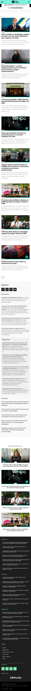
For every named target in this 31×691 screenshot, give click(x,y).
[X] (11, 289)
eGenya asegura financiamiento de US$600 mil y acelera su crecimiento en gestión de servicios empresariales (14, 167)
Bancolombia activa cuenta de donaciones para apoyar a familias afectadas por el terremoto (15, 319)
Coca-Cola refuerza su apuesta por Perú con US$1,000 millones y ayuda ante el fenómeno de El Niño (15, 638)
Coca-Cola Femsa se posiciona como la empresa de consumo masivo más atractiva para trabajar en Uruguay (15, 613)
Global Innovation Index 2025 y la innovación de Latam (13, 262)
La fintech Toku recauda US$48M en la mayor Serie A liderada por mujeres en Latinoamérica (15, 465)
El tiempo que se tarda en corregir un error (12, 328)
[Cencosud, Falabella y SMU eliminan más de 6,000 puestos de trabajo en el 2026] (15, 90)
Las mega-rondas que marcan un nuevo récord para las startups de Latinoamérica (15, 367)
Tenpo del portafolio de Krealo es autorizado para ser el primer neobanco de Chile (13, 135)
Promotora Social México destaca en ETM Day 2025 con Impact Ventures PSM (15, 202)
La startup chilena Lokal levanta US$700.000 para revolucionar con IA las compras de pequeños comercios (14, 307)
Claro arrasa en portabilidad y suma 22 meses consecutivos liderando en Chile (14, 634)
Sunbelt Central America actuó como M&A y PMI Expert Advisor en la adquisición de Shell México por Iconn (14, 344)
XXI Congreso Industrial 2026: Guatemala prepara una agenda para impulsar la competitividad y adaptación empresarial (15, 403)
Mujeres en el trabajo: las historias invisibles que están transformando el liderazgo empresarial (13, 595)
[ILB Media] (15, 677)
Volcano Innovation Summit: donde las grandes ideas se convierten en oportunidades (15, 410)
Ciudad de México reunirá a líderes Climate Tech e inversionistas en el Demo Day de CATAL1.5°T (14, 415)
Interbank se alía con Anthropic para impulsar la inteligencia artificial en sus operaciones (14, 630)
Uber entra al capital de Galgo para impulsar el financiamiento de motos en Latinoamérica (15, 625)
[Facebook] (3, 289)
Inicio (1, 16)
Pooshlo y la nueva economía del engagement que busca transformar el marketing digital (14, 586)
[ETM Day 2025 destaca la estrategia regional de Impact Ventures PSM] (15, 222)
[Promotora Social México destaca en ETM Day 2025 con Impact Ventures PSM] (15, 190)
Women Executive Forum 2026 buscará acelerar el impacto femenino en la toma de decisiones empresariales (14, 422)
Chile (3, 32)
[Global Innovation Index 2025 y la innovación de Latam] (15, 252)
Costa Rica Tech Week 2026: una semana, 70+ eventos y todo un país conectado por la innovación (15, 564)
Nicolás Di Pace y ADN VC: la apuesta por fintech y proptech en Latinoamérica (15, 599)
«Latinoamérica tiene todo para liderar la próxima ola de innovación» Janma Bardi (14, 578)
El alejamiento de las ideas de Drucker (11, 297)
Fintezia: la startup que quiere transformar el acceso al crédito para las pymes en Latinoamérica (15, 603)
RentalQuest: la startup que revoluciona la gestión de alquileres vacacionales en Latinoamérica (15, 591)
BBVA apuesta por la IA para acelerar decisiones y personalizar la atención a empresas (15, 617)
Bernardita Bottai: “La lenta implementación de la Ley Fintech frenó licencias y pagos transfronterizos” (13, 68)
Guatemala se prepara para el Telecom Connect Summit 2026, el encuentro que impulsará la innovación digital (13, 429)
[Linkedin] (7, 289)
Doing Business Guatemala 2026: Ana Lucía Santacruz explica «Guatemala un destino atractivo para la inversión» (15, 582)
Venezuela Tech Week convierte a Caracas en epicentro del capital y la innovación (14, 569)
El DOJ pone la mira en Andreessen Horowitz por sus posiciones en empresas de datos (14, 356)
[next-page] (8, 277)
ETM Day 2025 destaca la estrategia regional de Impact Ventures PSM (14, 232)
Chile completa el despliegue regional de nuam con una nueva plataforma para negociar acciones (15, 36)
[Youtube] (15, 289)
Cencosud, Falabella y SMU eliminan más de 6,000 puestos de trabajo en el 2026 (15, 101)
